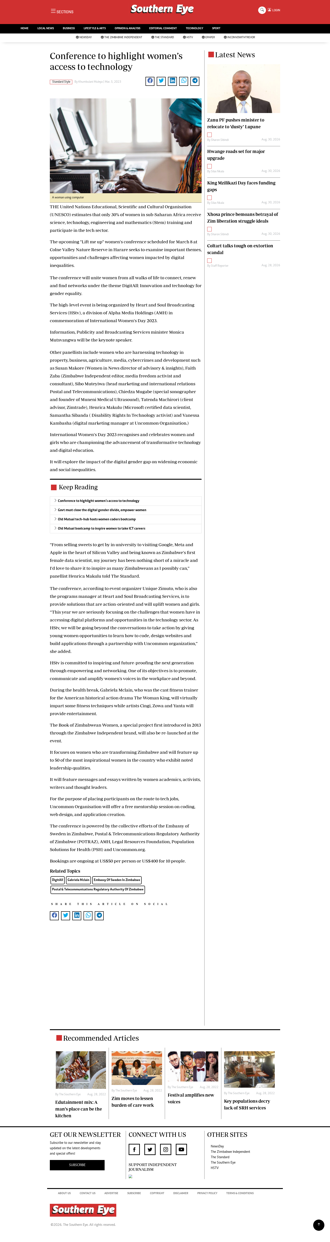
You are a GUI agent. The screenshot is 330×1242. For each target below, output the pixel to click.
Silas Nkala (217, 171)
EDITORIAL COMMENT (163, 28)
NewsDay (85, 37)
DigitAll (57, 880)
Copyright (157, 1193)
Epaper (210, 37)
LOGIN (275, 10)
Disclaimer (180, 1193)
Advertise (111, 1193)
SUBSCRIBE (77, 1165)
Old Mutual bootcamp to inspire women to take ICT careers (101, 528)
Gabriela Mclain (78, 880)
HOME (25, 28)
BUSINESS (69, 28)
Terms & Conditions (240, 1193)
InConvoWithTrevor (241, 37)
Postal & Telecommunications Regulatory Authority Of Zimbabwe (97, 889)
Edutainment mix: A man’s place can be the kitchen (78, 1109)
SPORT (216, 28)
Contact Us (87, 1193)
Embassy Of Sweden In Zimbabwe (117, 880)
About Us (64, 1193)
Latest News (235, 55)
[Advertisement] (126, 980)
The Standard (164, 37)
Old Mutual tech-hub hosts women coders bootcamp (97, 519)
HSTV (190, 37)
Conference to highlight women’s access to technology (98, 501)
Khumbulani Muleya (90, 82)
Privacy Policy (207, 1193)
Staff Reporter (220, 266)
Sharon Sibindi (220, 140)
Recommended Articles (101, 1038)
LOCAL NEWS (45, 28)
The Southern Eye (223, 1162)
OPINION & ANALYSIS (127, 28)
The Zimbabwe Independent (123, 37)
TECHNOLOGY (194, 28)
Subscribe (134, 1193)
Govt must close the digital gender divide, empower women (102, 510)
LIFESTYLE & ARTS (95, 28)
